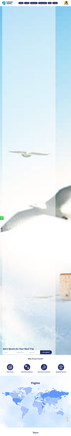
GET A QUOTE (46, 352)
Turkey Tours (34, 3)
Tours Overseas (42, 3)
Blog (50, 3)
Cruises (26, 3)
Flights (20, 3)
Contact (55, 3)
